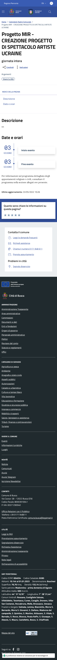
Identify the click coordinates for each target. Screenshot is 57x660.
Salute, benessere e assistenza (15, 417)
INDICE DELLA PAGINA (11, 91)
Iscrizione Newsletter (11, 481)
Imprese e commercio (11, 409)
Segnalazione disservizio (12, 542)
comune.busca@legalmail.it (40, 517)
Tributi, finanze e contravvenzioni (17, 422)
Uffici (4, 351)
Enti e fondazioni (9, 326)
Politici (5, 339)
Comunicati (7, 468)
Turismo (5, 426)
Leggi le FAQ (7, 534)
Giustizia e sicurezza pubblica (15, 405)
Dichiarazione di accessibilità (14, 564)
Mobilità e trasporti (10, 413)
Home (4, 21)
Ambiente (6, 370)
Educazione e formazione (13, 400)
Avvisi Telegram (9, 477)
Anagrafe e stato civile (12, 375)
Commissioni (7, 317)
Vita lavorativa (8, 396)
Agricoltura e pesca (10, 366)
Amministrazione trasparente (15, 551)
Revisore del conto (10, 343)
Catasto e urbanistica (11, 387)
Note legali (6, 559)
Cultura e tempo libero (12, 392)
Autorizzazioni (8, 383)
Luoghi (5, 449)
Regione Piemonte (11, 3)
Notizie (5, 464)
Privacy (5, 555)
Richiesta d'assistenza (11, 546)
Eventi (4, 441)
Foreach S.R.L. (20, 653)
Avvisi (4, 472)
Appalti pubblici (8, 379)
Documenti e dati (9, 322)
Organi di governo (10, 330)
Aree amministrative (11, 313)
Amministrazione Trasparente (15, 309)
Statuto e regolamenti (11, 347)
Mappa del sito (8, 633)
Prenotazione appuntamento (14, 538)
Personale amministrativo (13, 334)
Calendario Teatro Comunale (20, 21)
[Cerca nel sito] (50, 12)
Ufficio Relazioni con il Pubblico (15, 511)
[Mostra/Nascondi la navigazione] (3, 11)
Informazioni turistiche (12, 445)
